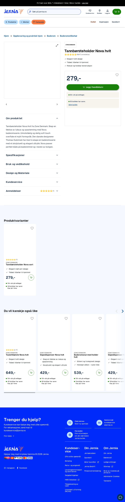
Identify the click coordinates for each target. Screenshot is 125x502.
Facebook (23, 468)
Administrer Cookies (111, 476)
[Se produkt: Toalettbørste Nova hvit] (20, 352)
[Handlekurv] (116, 12)
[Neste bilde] (57, 104)
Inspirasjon (104, 22)
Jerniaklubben (90, 453)
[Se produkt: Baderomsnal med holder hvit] (88, 352)
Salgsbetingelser (71, 475)
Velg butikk (72, 105)
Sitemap (107, 466)
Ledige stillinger (110, 462)
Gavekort (116, 22)
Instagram (11, 468)
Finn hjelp (8, 436)
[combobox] (56, 12)
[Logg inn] (107, 11)
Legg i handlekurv (94, 87)
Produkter (12, 22)
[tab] (14, 105)
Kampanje (40, 22)
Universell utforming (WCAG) (73, 490)
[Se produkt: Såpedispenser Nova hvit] (54, 352)
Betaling (68, 461)
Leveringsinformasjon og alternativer (73, 470)
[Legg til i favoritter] (117, 75)
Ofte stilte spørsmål (73, 456)
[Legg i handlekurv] (31, 277)
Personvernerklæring (92, 471)
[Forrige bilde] (6, 104)
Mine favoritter (90, 462)
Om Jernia (108, 453)
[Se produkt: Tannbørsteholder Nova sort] (20, 260)
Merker (26, 22)
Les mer (85, 3)
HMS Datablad (70, 480)
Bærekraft (108, 458)
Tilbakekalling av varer (71, 485)
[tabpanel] (32, 70)
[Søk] (29, 12)
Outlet (93, 22)
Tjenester (107, 481)
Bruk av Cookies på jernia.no (111, 471)
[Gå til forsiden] (13, 11)
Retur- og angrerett (72, 465)
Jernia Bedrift (89, 466)
